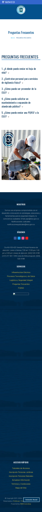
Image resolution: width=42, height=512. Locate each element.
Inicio (13, 38)
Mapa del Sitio (20, 488)
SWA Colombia (25, 504)
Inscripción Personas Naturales (21, 476)
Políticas (16, 501)
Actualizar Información (21, 480)
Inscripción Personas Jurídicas (21, 472)
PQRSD (21, 288)
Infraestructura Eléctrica (21, 272)
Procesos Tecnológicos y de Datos (21, 276)
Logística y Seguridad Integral (21, 280)
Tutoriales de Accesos (21, 468)
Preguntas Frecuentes (21, 284)
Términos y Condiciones (21, 484)
